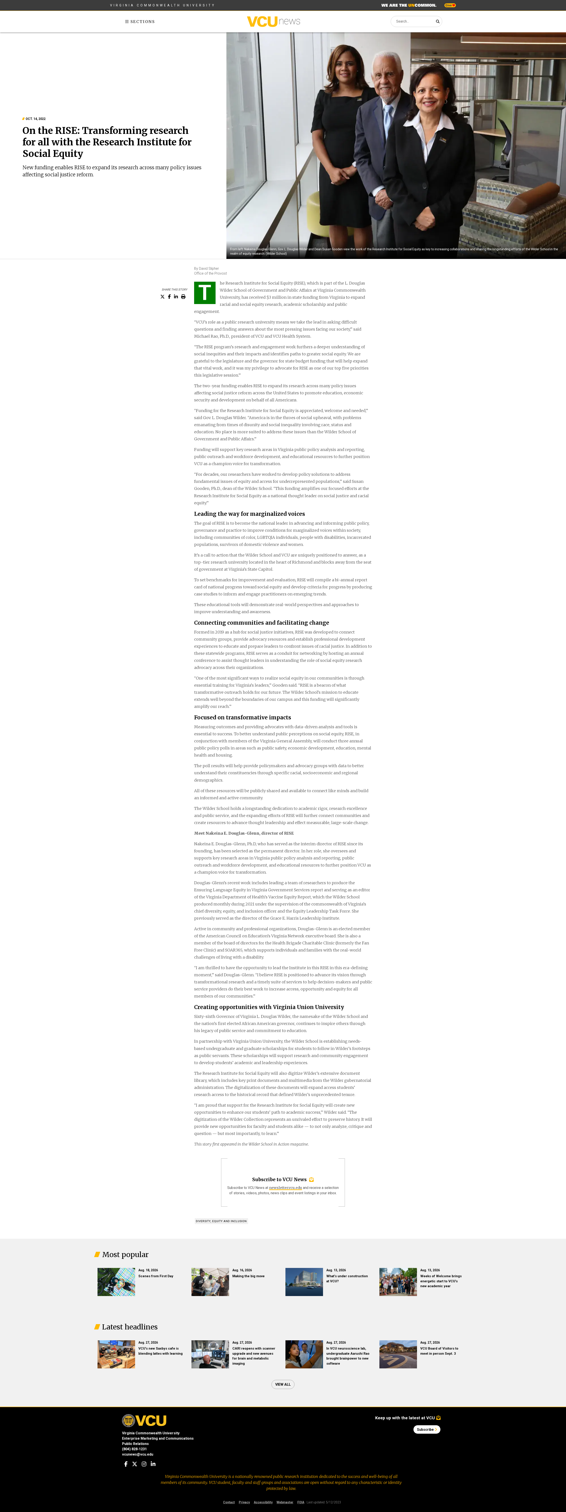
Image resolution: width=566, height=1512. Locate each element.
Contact (229, 1502)
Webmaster (285, 1502)
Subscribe (426, 1429)
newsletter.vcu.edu (285, 1187)
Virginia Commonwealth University (163, 5)
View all (283, 1384)
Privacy (244, 1502)
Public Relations (135, 1444)
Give (448, 5)
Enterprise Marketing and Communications (158, 1438)
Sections (142, 21)
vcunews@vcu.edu (137, 1454)
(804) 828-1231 (134, 1449)
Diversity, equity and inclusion (221, 1221)
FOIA (300, 1502)
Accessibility (263, 1502)
